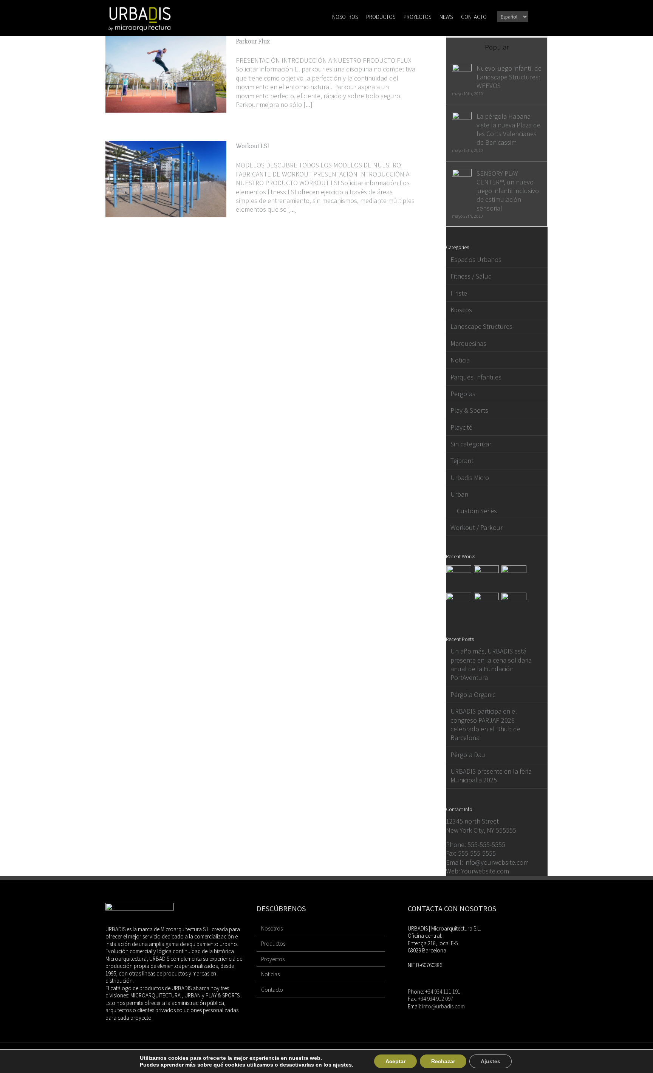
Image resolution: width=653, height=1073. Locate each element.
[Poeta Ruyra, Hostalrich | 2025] (459, 605)
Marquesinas (468, 343)
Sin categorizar (470, 444)
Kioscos (461, 309)
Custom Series (477, 510)
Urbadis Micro (469, 477)
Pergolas (462, 393)
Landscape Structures (481, 326)
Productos (273, 943)
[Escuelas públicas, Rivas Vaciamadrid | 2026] (487, 577)
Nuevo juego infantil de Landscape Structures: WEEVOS (509, 77)
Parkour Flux (253, 41)
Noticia (460, 360)
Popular (497, 46)
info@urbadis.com (443, 1006)
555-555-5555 (486, 844)
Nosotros (272, 928)
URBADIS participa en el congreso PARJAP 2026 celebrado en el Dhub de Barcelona (485, 724)
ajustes (342, 1065)
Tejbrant (462, 460)
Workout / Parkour (476, 527)
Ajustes (490, 1061)
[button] (537, 16)
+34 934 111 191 (442, 991)
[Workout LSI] (165, 179)
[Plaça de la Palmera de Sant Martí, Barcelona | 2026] (459, 577)
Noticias (270, 974)
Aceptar (395, 1061)
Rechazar (443, 1061)
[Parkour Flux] (165, 74)
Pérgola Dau (467, 754)
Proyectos (273, 959)
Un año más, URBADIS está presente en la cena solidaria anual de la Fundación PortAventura (491, 664)
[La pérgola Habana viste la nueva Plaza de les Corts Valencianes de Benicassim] (462, 116)
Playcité (461, 427)
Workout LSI (252, 146)
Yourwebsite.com (485, 871)
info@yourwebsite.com (496, 862)
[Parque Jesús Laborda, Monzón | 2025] (487, 605)
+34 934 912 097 (435, 998)
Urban (459, 494)
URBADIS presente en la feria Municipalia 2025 (491, 775)
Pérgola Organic (472, 694)
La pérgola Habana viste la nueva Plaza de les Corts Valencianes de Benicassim (508, 129)
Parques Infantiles (475, 377)
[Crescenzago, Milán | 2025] (514, 605)
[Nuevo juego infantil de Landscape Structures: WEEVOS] (462, 68)
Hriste (458, 293)
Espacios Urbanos (475, 259)
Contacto (272, 989)
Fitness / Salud (471, 276)
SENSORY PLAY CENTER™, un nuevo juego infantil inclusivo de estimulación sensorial (508, 190)
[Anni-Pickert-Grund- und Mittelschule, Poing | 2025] (514, 577)
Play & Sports (469, 410)
